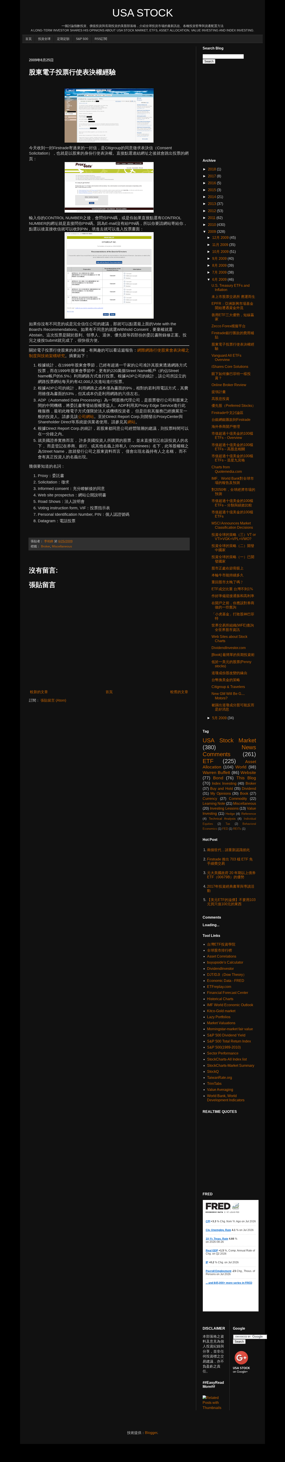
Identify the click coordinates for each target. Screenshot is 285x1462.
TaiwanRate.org (219, 1077)
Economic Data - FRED (225, 981)
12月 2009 (221, 238)
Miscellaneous (62, 546)
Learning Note (214, 803)
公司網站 (86, 416)
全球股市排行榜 (219, 950)
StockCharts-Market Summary (230, 1065)
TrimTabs (214, 1083)
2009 (212, 231)
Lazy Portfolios (218, 1017)
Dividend (249, 788)
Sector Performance (222, 1053)
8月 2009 (220, 265)
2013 (212, 204)
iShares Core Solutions (230, 367)
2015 (212, 190)
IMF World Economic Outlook (230, 1005)
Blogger (151, 1433)
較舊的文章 (179, 692)
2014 (212, 197)
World (240, 767)
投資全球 (44, 39)
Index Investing (224, 783)
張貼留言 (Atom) (53, 700)
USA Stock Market (229, 740)
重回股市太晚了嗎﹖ (228, 582)
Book (244, 793)
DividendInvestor (220, 969)
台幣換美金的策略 (226, 680)
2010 (212, 225)
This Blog (246, 778)
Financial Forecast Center (227, 993)
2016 (212, 183)
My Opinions (220, 793)
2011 (212, 218)
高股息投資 (220, 399)
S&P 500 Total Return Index (229, 1041)
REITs (237, 828)
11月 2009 (220, 245)
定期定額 (63, 39)
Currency (210, 799)
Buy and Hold (221, 788)
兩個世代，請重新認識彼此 (228, 850)
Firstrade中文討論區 (227, 413)
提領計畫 (219, 392)
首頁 (28, 39)
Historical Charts (220, 999)
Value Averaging (220, 1089)
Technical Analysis (222, 818)
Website (248, 772)
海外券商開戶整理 (226, 426)
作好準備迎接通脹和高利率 (233, 596)
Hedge (230, 813)
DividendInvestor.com (229, 648)
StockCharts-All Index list (227, 1059)
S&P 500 (82, 39)
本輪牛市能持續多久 (228, 575)
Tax (228, 823)
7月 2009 (220, 272)
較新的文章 (39, 692)
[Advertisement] (110, 48)
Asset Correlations (221, 956)
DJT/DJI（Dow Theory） (226, 975)
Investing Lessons (224, 808)
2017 (212, 176)
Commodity (238, 799)
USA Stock (142, 13)
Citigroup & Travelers (228, 687)
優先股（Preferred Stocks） (234, 405)
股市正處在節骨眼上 (228, 568)
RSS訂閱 (101, 39)
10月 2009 (221, 252)
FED (225, 828)
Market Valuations (221, 1023)
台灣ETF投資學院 (221, 944)
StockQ (213, 1071)
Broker (45, 546)
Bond (218, 778)
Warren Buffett (216, 772)
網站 (131, 422)
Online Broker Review (229, 385)
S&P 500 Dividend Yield (226, 1035)
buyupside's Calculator (225, 962)
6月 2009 (220, 279)
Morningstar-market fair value (230, 1029)
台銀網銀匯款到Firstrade (231, 420)
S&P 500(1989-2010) (224, 1047)
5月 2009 (220, 718)
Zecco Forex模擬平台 (229, 326)
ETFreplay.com (219, 987)
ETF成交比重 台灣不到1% (232, 589)
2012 (212, 211)
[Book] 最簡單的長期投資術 (233, 655)
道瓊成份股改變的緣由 (229, 673)
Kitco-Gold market (221, 1011)
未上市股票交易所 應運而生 (233, 297)
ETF (208, 761)
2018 (212, 169)
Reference (248, 813)
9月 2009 (220, 258)
